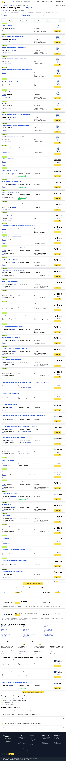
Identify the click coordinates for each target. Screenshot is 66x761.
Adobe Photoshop (48, 629)
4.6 (58, 229)
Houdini (2, 637)
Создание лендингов (5, 625)
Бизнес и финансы (22, 739)
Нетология (8, 643)
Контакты (56, 737)
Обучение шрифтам (27, 626)
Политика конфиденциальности (8, 759)
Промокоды (52, 1)
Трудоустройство (59, 1)
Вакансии (56, 739)
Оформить (4, 165)
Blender (2, 630)
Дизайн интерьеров (48, 630)
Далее (56, 31)
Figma (24, 632)
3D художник (3, 626)
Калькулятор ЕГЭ (45, 743)
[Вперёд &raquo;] (64, 581)
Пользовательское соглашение (22, 759)
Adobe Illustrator (26, 629)
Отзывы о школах (45, 1)
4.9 (58, 162)
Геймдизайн (47, 626)
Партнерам (56, 738)
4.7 (58, 541)
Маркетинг (32, 735)
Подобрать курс (45, 742)
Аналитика (20, 742)
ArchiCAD (25, 630)
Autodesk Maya (4, 629)
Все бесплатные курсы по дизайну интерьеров (33, 692)
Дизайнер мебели (27, 15)
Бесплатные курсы (46, 737)
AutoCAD (24, 625)
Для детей (32, 738)
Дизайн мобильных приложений (30, 634)
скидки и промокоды (21, 700)
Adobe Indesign (4, 635)
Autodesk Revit (4, 628)
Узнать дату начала (27, 164)
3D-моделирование (48, 631)
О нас (55, 744)
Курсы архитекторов (5, 634)
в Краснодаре (32, 8)
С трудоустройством (46, 738)
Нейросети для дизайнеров (7, 631)
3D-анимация (25, 636)
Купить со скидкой (7, 30)
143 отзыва (57, 591)
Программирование (22, 738)
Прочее (31, 744)
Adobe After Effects (27, 628)
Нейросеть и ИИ (21, 737)
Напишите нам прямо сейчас (26, 750)
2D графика (3, 636)
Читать (2, 651)
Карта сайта (56, 745)
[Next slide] (62, 20)
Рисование (46, 632)
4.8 (58, 51)
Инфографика (4, 632)
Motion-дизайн (26, 635)
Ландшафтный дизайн (49, 628)
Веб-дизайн (25, 631)
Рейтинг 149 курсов (5, 10)
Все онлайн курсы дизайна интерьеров (33, 583)
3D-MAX (24, 637)
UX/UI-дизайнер (47, 634)
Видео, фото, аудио (22, 743)
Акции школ (44, 739)
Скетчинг (46, 625)
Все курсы (37, 1)
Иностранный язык (34, 736)
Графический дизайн (48, 635)
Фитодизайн (4, 15)
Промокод (13, 28)
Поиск (11, 754)
